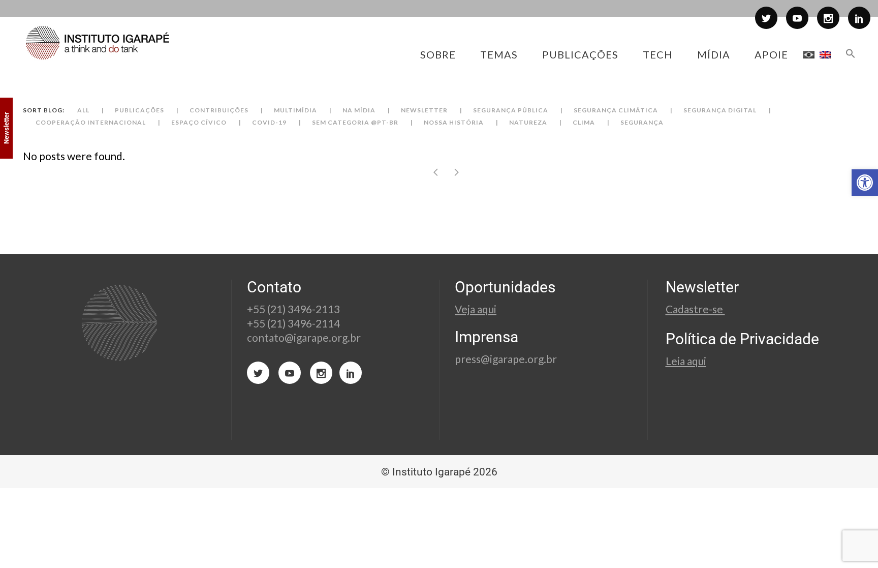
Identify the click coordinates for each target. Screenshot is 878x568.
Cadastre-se (695, 309)
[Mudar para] (808, 54)
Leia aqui (686, 360)
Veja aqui (475, 309)
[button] (865, 182)
